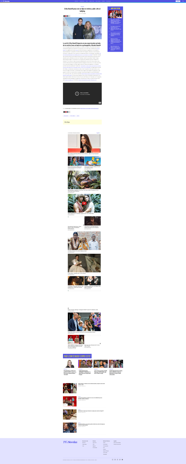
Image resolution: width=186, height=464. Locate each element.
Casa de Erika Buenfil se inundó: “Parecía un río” (87, 80)
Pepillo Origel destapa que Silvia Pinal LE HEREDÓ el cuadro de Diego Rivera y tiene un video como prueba (115, 372)
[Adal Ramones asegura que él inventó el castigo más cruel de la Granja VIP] (70, 414)
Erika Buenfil (66, 115)
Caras (77, 50)
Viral (87, 1)
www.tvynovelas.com (69, 80)
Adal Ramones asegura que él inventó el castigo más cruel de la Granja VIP (91, 410)
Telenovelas (82, 1)
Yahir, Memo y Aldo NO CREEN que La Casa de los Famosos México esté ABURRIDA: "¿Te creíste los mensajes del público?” (116, 21)
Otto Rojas (84, 13)
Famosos (76, 1)
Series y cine (91, 1)
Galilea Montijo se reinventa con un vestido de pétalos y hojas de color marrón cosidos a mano (91, 384)
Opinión (103, 1)
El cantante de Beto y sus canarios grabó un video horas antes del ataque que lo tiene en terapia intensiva (91, 424)
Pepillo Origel (72, 115)
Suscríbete (177, 1)
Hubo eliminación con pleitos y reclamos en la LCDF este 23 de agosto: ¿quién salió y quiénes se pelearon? (115, 48)
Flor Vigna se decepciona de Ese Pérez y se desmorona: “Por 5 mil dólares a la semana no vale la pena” (116, 28)
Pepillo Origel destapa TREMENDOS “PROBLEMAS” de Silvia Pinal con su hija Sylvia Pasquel (85, 372)
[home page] (6, 1)
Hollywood (108, 1)
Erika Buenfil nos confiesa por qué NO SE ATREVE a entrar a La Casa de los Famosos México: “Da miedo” (70, 372)
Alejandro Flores (83, 400)
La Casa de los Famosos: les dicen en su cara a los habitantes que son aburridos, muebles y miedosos (90, 398)
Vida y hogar (98, 1)
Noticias (82, 6)
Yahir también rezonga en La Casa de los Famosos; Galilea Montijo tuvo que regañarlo (116, 34)
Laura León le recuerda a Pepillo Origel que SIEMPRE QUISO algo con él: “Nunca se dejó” (100, 372)
